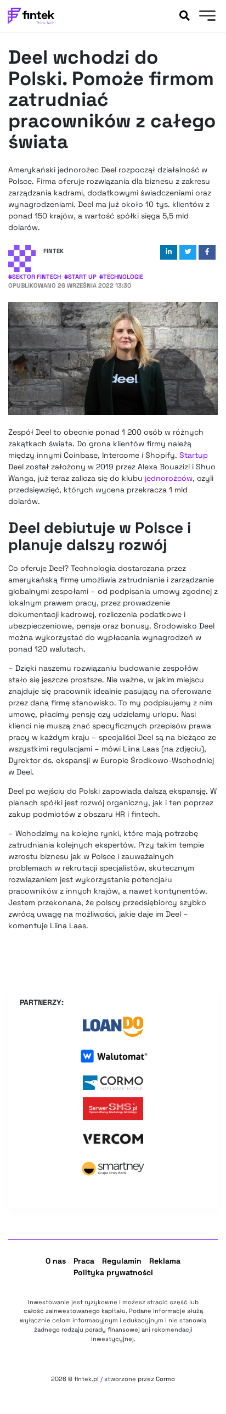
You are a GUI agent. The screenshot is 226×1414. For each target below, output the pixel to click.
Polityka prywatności (113, 1272)
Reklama (164, 1261)
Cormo (165, 1379)
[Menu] (206, 17)
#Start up (80, 276)
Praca (84, 1261)
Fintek (53, 251)
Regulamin (122, 1261)
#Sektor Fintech (34, 276)
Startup (193, 455)
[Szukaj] (184, 16)
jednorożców (169, 478)
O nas (56, 1261)
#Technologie (121, 276)
